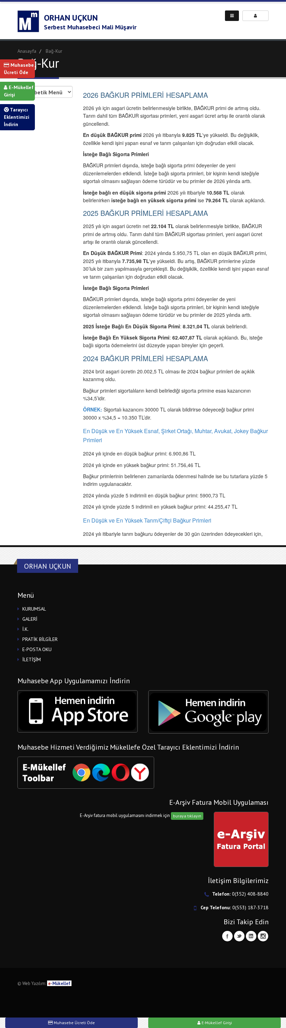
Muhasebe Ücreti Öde (19, 68)
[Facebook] (227, 936)
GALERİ (29, 619)
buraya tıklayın (187, 815)
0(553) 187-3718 (250, 907)
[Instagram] (263, 936)
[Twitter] (239, 936)
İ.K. (25, 629)
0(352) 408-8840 (250, 894)
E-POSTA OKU (37, 649)
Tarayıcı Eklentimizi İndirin (16, 117)
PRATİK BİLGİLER (40, 639)
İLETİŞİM (31, 659)
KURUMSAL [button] (34, 609)
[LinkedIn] (251, 936)
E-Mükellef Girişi (18, 91)
